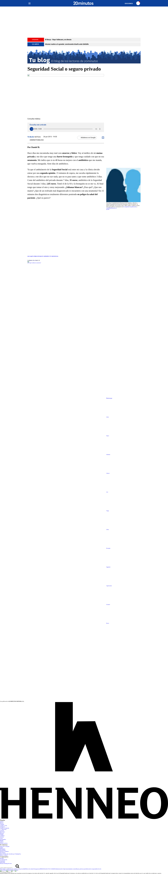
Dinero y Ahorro (4, 855)
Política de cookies (29, 869)
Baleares (2, 833)
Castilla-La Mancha (4, 828)
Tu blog (30, 137)
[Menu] (29, 3)
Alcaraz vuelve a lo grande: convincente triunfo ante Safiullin (67, 44)
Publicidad (2, 862)
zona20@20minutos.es (111, 208)
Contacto (67, 869)
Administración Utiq (60, 869)
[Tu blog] (84, 56)
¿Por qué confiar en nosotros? (34, 263)
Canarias (2, 830)
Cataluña (2, 824)
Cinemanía (2, 861)
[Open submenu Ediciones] (130, 3)
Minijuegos (2, 849)
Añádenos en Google (88, 138)
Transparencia (37, 869)
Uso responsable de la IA (95, 869)
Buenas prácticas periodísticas (83, 869)
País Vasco (2, 832)
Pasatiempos (3, 850)
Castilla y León (3, 825)
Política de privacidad (20, 869)
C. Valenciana (3, 829)
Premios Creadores (4, 851)
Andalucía (2, 827)
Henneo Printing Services (6, 863)
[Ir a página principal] (83, 3)
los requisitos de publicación (129, 206)
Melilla (1, 840)
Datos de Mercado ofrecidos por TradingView (10, 854)
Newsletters (2, 852)
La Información (3, 859)
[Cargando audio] (31, 129)
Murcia (1, 823)
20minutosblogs (36, 140)
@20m (107, 209)
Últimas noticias (3, 843)
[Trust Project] (32, 260)
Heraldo (2, 858)
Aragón (1, 834)
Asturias (2, 837)
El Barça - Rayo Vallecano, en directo (58, 40)
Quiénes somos (72, 869)
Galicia (1, 842)
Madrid (1, 822)
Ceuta (1, 838)
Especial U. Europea (4, 846)
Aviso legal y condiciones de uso (7, 869)
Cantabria (2, 835)
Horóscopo (109, 398)
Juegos (1, 847)
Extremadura (3, 839)
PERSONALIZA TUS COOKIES (47, 869)
